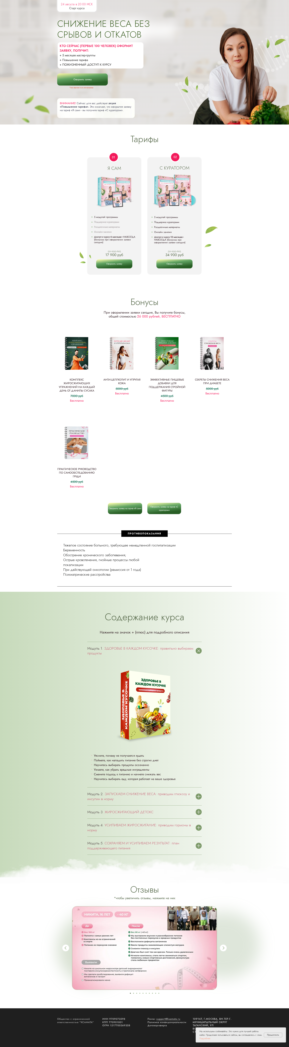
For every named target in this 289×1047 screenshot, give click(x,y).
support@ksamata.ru (168, 1019)
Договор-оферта (157, 1025)
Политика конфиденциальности (167, 1022)
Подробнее (204, 1038)
